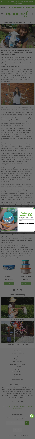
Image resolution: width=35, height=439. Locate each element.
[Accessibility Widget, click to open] (32, 416)
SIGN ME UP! (26, 223)
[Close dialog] (34, 208)
